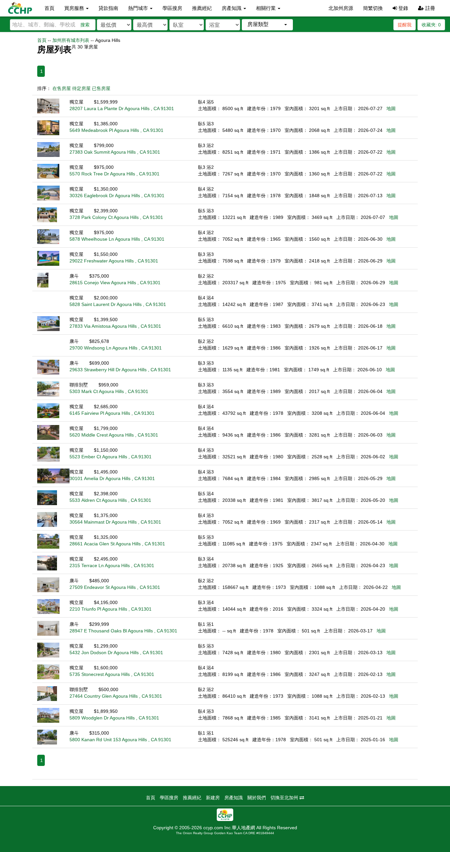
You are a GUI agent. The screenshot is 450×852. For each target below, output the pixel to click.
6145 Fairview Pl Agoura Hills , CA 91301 (112, 413)
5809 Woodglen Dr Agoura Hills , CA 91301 (114, 717)
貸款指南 (108, 8)
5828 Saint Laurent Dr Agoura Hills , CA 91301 (118, 304)
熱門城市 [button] (138, 8)
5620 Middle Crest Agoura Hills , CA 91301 (114, 435)
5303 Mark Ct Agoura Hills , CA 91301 (109, 391)
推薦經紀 (202, 8)
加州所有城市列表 (70, 40)
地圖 (391, 108)
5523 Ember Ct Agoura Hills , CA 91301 (111, 456)
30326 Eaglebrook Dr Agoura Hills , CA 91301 (117, 195)
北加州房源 (340, 8)
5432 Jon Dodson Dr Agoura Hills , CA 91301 (116, 652)
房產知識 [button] (232, 8)
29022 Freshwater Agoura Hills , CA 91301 (114, 260)
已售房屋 (101, 88)
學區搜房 (172, 8)
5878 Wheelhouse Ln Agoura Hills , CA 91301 (117, 239)
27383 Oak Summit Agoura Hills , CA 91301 (115, 152)
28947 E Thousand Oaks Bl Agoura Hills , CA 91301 (123, 630)
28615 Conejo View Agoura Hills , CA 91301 (115, 282)
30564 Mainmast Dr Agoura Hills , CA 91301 (115, 522)
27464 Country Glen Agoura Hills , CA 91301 (116, 696)
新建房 (213, 797)
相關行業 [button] (266, 8)
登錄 (402, 8)
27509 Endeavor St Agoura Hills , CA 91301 (115, 587)
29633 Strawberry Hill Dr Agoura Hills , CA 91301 (120, 369)
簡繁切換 (373, 8)
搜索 (85, 24)
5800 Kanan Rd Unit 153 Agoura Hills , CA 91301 (120, 739)
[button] (267, 24)
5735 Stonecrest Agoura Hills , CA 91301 (112, 674)
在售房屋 (61, 88)
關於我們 (256, 797)
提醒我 (404, 24)
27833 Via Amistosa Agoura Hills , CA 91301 (115, 326)
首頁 (49, 8)
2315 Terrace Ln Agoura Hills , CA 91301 (112, 565)
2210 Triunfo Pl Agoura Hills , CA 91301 (111, 609)
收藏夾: (431, 24)
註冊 (429, 8)
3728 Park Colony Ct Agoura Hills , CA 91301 (116, 217)
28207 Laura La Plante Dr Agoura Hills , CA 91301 (122, 108)
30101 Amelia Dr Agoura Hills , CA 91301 (112, 478)
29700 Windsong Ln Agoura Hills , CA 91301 (116, 347)
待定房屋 (81, 88)
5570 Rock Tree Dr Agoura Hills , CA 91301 (114, 173)
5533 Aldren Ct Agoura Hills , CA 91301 (110, 500)
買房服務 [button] (74, 8)
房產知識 (233, 797)
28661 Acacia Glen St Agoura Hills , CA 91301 (117, 543)
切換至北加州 (284, 797)
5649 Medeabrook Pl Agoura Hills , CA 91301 (116, 130)
